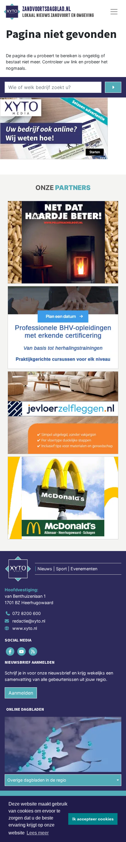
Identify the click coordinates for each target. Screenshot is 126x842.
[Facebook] (10, 651)
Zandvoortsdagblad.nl (46, 9)
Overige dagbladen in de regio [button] (36, 780)
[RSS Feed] (33, 651)
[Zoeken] (113, 87)
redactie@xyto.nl (28, 620)
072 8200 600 (26, 613)
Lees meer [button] (38, 832)
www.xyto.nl (24, 628)
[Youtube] (22, 651)
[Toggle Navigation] (114, 11)
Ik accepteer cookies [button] (93, 819)
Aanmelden (20, 693)
